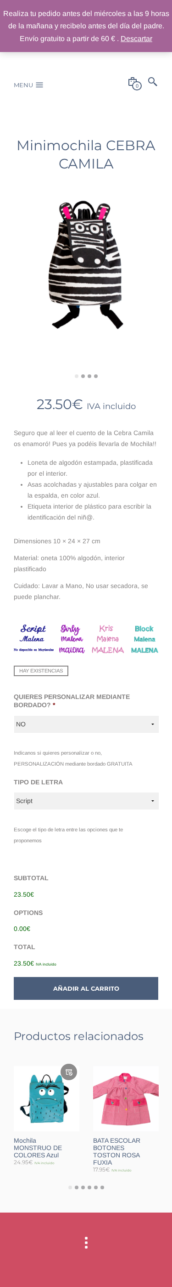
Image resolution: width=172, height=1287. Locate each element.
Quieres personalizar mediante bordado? (72, 701)
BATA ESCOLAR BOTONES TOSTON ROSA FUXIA (116, 1151)
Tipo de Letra (38, 782)
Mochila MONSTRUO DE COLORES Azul (38, 1148)
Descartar (136, 38)
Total (24, 947)
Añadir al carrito (86, 988)
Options (28, 912)
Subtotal (31, 878)
